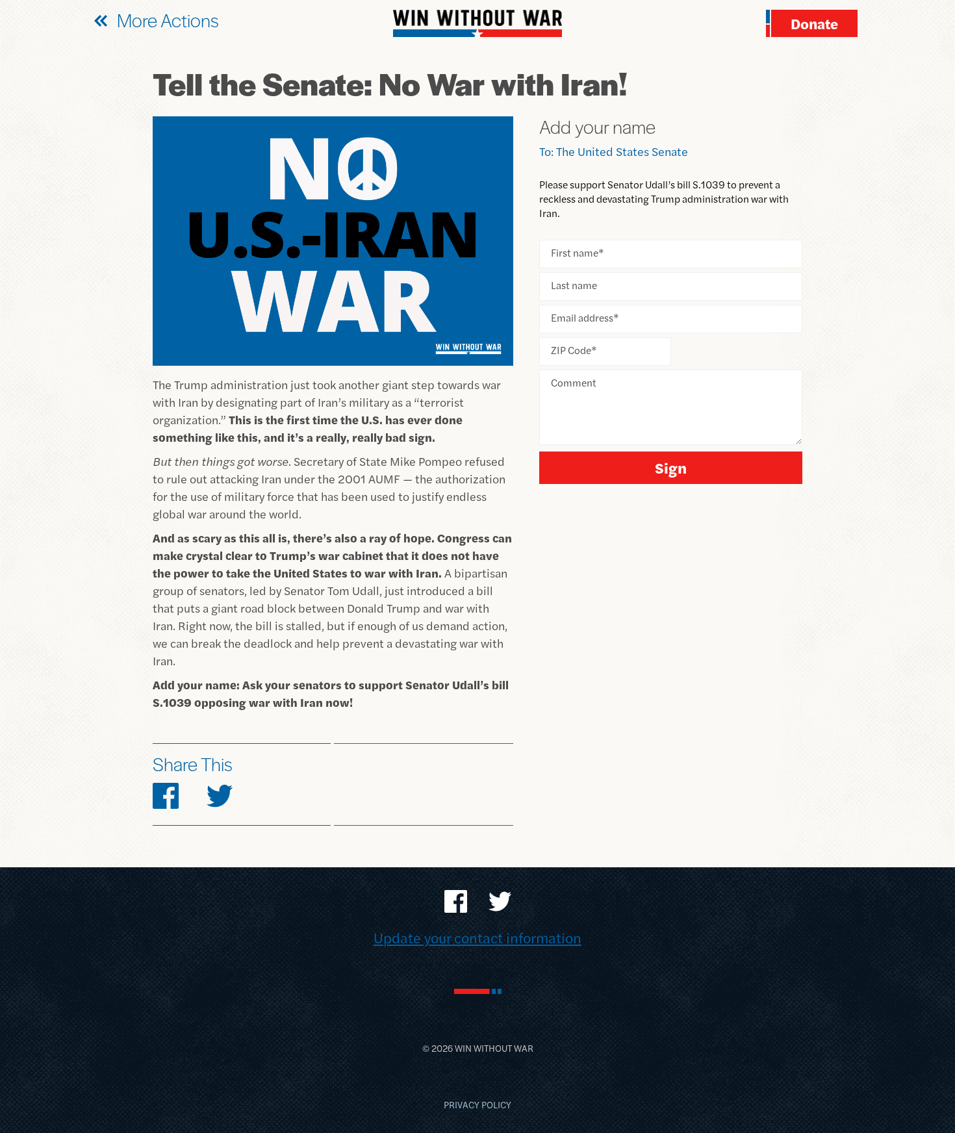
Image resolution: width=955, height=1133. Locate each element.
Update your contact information (477, 937)
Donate (814, 23)
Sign (671, 467)
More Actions (168, 19)
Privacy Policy (477, 1104)
